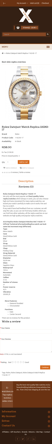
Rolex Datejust (16, 373)
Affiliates (5, 432)
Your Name (5, 328)
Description (26, 181)
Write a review (24, 172)
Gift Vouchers (15, 432)
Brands (24, 432)
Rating (4, 362)
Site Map (39, 432)
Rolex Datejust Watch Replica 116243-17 (21, 53)
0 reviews (14, 172)
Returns (32, 432)
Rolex (17, 134)
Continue (45, 367)
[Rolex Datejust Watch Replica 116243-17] (25, 93)
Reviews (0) (26, 187)
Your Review (6, 339)
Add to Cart (23, 162)
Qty (3, 162)
